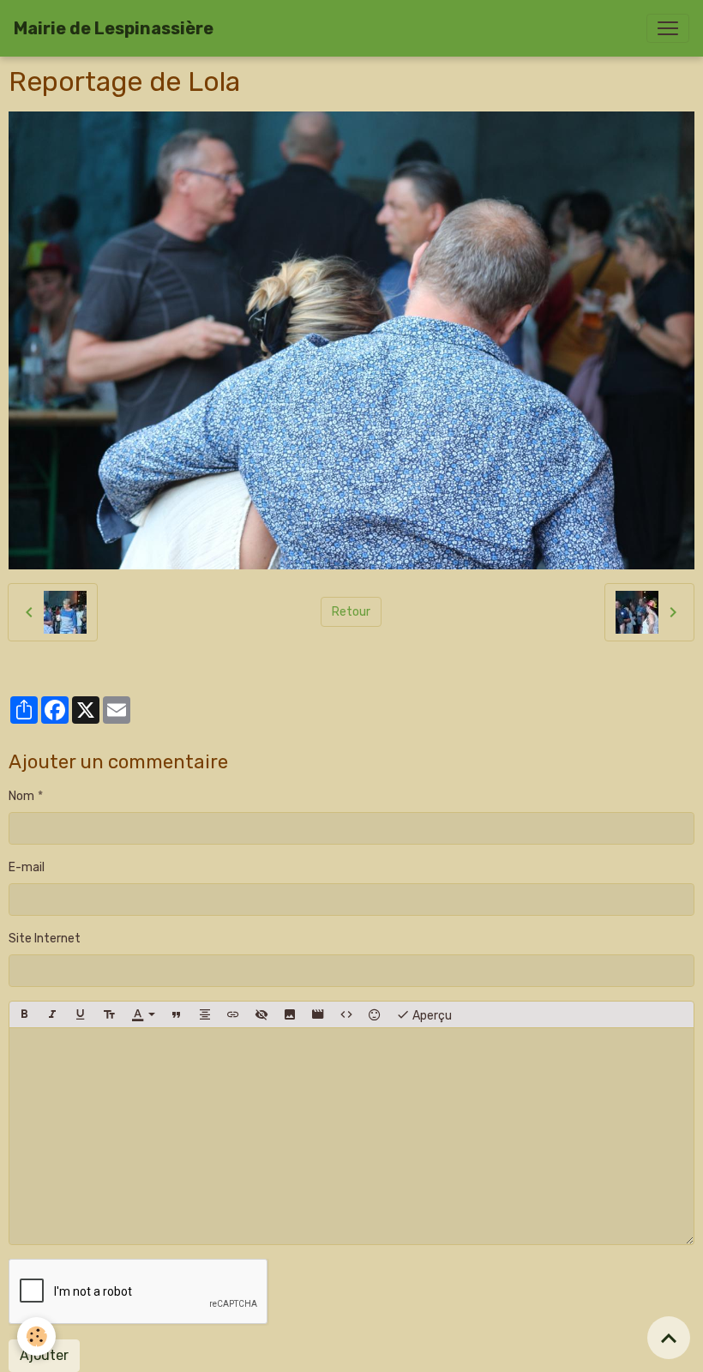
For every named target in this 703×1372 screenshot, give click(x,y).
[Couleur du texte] (143, 1014)
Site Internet (45, 938)
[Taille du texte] (108, 1014)
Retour (351, 612)
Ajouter (44, 1355)
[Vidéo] (318, 1014)
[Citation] (176, 1014)
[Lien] (233, 1014)
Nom (21, 796)
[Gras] (24, 1014)
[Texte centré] (204, 1014)
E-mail (27, 867)
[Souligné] (80, 1014)
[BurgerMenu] (667, 28)
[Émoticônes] (374, 1014)
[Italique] (52, 1014)
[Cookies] (36, 1336)
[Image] (289, 1014)
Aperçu (431, 1015)
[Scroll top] (668, 1337)
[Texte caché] (261, 1014)
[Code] (346, 1014)
